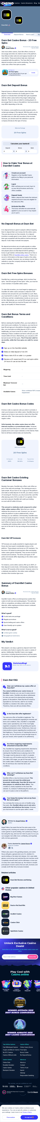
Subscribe (32, 957)
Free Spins (23, 1050)
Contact (22, 1065)
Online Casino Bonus (26, 1047)
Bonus (20, 148)
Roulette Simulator (8, 1065)
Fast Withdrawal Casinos (10, 1047)
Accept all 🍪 (29, 1117)
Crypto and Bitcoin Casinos (11, 1050)
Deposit (8, 148)
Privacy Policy (27, 1112)
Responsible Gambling (27, 1075)
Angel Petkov (10, 48)
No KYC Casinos (8, 1052)
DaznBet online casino (22, 255)
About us (23, 1062)
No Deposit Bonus (25, 1055)
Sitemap (22, 1073)
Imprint (22, 1070)
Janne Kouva (35, 46)
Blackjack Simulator (9, 1070)
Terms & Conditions (28, 961)
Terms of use (24, 1067)
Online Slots (6, 1062)
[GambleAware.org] (33, 1092)
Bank (32, 148)
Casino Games (7, 1067)
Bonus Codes (24, 1052)
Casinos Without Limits (9, 1055)
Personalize (11, 1117)
